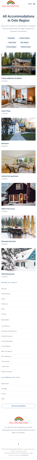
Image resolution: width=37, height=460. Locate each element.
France (3, 314)
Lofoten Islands (24, 38)
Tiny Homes (5, 361)
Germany (4, 304)
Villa (2, 399)
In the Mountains (7, 341)
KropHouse (25, 455)
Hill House (5, 143)
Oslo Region (24, 42)
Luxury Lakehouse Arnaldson (11, 78)
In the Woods (6, 346)
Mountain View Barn (8, 241)
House (3, 394)
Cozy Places (5, 326)
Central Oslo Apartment (9, 176)
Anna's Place (5, 111)
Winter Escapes (6, 371)
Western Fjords (26, 47)
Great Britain (5, 294)
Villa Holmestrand (7, 274)
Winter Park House (8, 209)
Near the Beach (6, 351)
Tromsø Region (11, 47)
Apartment (5, 383)
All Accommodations (18, 406)
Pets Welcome (6, 356)
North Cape (12, 42)
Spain (3, 299)
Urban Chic (5, 366)
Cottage (4, 389)
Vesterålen (11, 38)
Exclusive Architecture (9, 331)
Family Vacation (6, 336)
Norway (4, 289)
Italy (3, 309)
